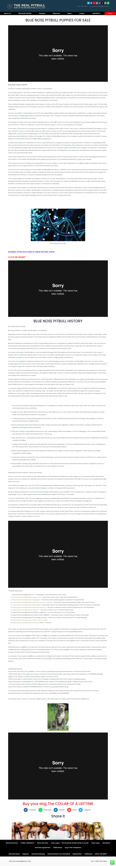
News (70, 13)
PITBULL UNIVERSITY (27, 843)
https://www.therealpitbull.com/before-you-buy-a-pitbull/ (32, 602)
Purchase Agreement (42, 847)
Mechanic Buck (14, 854)
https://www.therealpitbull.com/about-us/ (26, 597)
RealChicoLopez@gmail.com (99, 6)
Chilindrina (88, 854)
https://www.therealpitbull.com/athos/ (25, 610)
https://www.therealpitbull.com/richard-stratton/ (29, 607)
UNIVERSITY (96, 13)
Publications (57, 847)
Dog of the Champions (73, 847)
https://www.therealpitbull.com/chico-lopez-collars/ (30, 620)
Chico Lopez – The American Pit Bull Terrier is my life (69, 843)
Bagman (26, 854)
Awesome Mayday (38, 854)
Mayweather (77, 854)
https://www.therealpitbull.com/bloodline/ (26, 605)
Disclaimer (106, 843)
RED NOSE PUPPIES (24, 13)
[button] (31, 810)
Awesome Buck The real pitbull (59, 854)
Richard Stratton (12, 843)
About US (7, 13)
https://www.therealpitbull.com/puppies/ (26, 600)
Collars (82, 13)
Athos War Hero (42, 843)
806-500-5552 (82, 6)
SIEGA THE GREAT (101, 854)
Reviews (42, 13)
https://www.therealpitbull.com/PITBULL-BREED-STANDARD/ (32, 623)
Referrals (56, 13)
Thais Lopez (95, 843)
